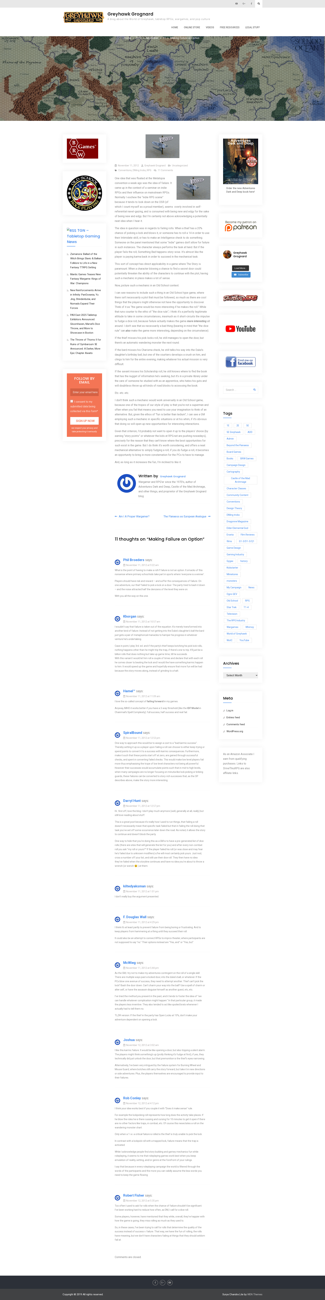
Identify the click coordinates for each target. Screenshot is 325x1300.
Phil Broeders (133, 560)
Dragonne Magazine (237, 521)
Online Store (192, 27)
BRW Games (247, 458)
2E (237, 425)
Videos (210, 27)
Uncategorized (180, 165)
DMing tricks (139, 170)
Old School (232, 600)
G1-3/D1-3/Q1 (246, 541)
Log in (229, 710)
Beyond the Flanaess (238, 445)
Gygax (230, 561)
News (251, 587)
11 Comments (165, 170)
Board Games (234, 452)
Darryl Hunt (132, 801)
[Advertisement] (162, 66)
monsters (232, 581)
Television (232, 614)
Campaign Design (236, 465)
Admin (230, 438)
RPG (149, 170)
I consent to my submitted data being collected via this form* (84, 406)
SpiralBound (132, 733)
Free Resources (230, 27)
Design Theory (234, 508)
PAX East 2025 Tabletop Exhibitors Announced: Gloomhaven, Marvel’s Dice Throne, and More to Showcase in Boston (85, 323)
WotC (229, 640)
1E (228, 425)
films (229, 541)
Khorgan (129, 616)
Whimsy (249, 627)
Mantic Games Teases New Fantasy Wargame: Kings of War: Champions (85, 279)
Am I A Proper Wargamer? (134, 516)
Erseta (230, 534)
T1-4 (246, 607)
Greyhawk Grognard (130, 14)
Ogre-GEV (232, 594)
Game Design (234, 548)
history (244, 561)
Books (230, 458)
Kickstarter (232, 567)
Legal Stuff (252, 27)
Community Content (237, 495)
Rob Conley (132, 1098)
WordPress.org (234, 731)
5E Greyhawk (234, 432)
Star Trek (231, 607)
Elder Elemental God (237, 528)
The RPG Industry (236, 620)
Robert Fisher (133, 1195)
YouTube (244, 640)
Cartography (233, 471)
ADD (250, 432)
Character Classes (236, 488)
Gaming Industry (235, 554)
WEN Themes (254, 1294)
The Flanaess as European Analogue (185, 516)
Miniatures (232, 574)
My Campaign (234, 587)
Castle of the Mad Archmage (240, 480)
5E (247, 425)
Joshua (129, 1040)
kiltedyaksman (134, 886)
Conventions (125, 170)
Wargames (232, 627)
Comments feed (235, 724)
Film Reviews (248, 534)
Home (174, 27)
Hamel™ (129, 691)
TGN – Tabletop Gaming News (83, 236)
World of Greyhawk (237, 633)
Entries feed (233, 717)
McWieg (129, 963)
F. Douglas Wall (134, 917)
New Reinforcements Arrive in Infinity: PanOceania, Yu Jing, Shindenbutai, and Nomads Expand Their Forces (85, 299)
